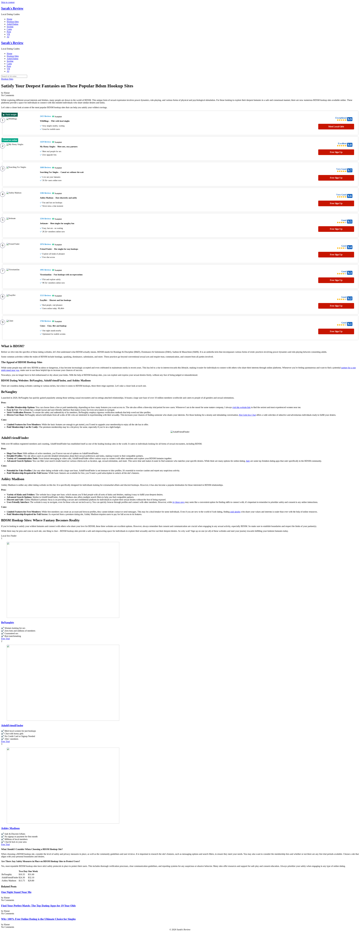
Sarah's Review (12, 8)
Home (9, 19)
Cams (9, 29)
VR (8, 34)
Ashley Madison (10, 828)
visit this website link (241, 407)
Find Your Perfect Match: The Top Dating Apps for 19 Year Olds (38, 905)
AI (8, 37)
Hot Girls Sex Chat (247, 415)
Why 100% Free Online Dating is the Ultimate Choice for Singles (38, 919)
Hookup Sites (13, 21)
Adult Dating (12, 24)
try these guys (179, 502)
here (248, 461)
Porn (9, 32)
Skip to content (7, 2)
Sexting (10, 26)
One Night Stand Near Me (16, 892)
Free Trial (5, 638)
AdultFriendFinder (12, 725)
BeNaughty (7, 622)
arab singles (235, 512)
